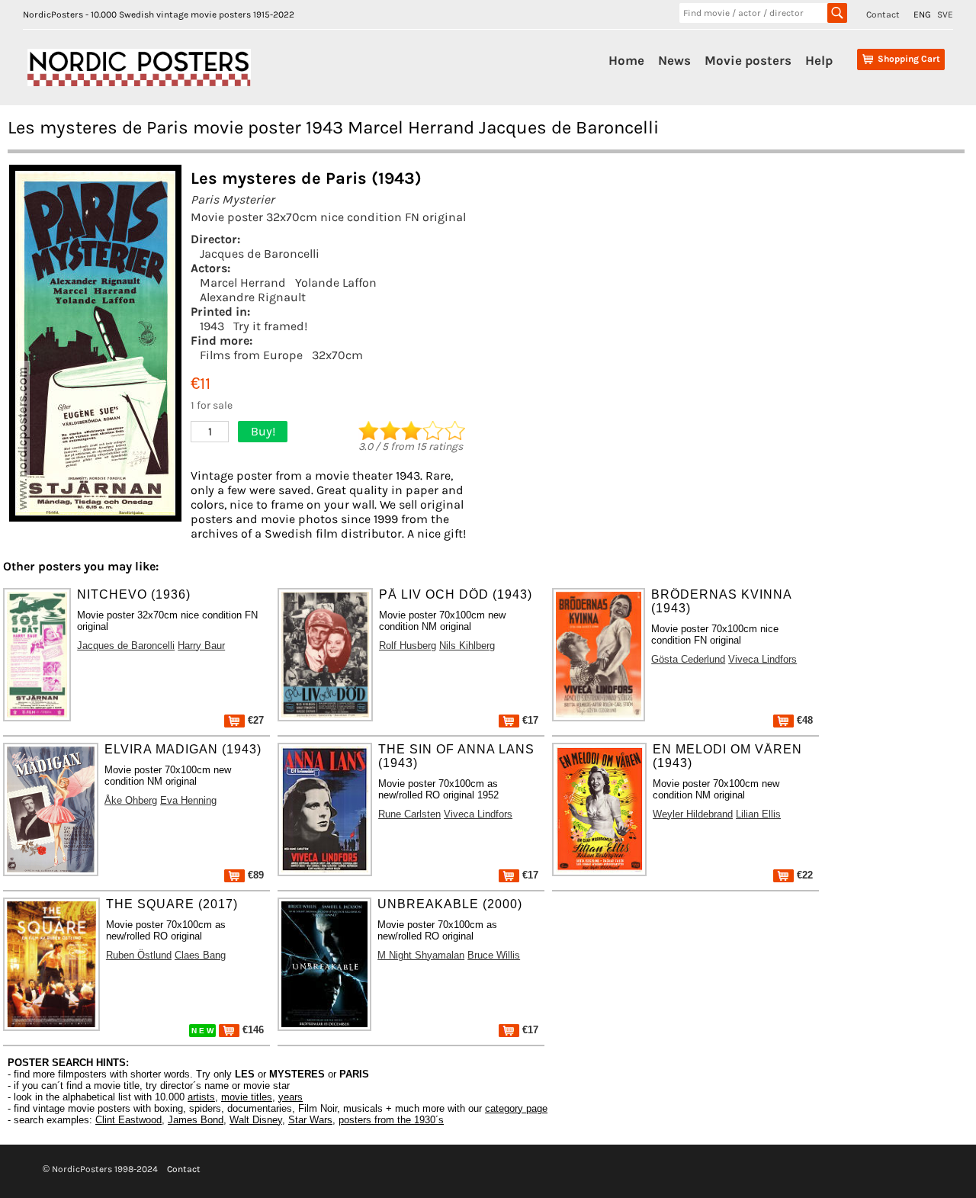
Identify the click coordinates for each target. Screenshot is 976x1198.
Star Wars (310, 1120)
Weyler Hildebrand (693, 814)
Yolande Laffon (336, 282)
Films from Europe (251, 355)
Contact (883, 14)
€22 (803, 875)
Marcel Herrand (243, 282)
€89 (254, 875)
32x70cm (337, 355)
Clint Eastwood (128, 1120)
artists (201, 1097)
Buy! (263, 431)
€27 (254, 720)
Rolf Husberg (407, 645)
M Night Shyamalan (420, 955)
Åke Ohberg (130, 800)
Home (626, 60)
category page (516, 1108)
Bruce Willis (493, 955)
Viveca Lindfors (762, 659)
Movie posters (748, 60)
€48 (803, 720)
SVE (945, 14)
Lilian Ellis (758, 814)
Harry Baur (201, 645)
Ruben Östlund (139, 955)
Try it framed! (270, 326)
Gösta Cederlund (688, 659)
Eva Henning (188, 800)
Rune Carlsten (409, 814)
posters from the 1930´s (391, 1120)
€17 (528, 720)
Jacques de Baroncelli (259, 253)
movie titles (246, 1097)
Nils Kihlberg (467, 645)
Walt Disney (256, 1120)
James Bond (195, 1120)
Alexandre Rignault (253, 297)
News (674, 60)
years (290, 1097)
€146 (251, 1030)
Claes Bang (200, 955)
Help (819, 60)
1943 (212, 326)
